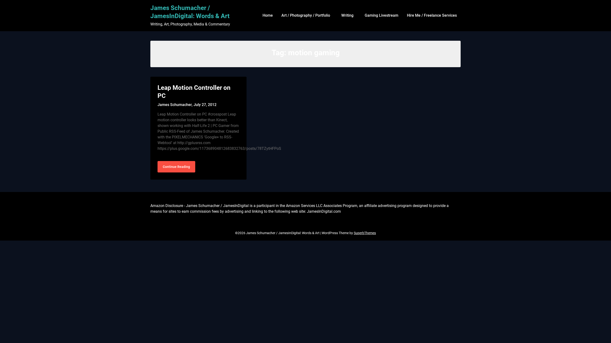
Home (268, 15)
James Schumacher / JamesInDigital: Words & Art (190, 12)
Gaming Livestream (381, 15)
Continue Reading (176, 167)
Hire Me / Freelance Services (432, 15)
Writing (347, 15)
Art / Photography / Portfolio (305, 15)
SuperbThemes (365, 233)
